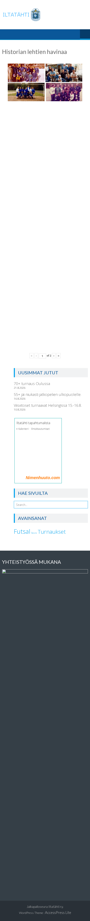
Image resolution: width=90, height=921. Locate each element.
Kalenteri (23, 429)
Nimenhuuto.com (43, 477)
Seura (34, 532)
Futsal (22, 531)
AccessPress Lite (58, 912)
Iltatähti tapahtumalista (33, 423)
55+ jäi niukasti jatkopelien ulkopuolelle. (47, 394)
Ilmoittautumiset (40, 429)
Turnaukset (52, 531)
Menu (85, 34)
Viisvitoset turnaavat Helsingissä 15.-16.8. (48, 405)
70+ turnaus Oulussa (32, 383)
